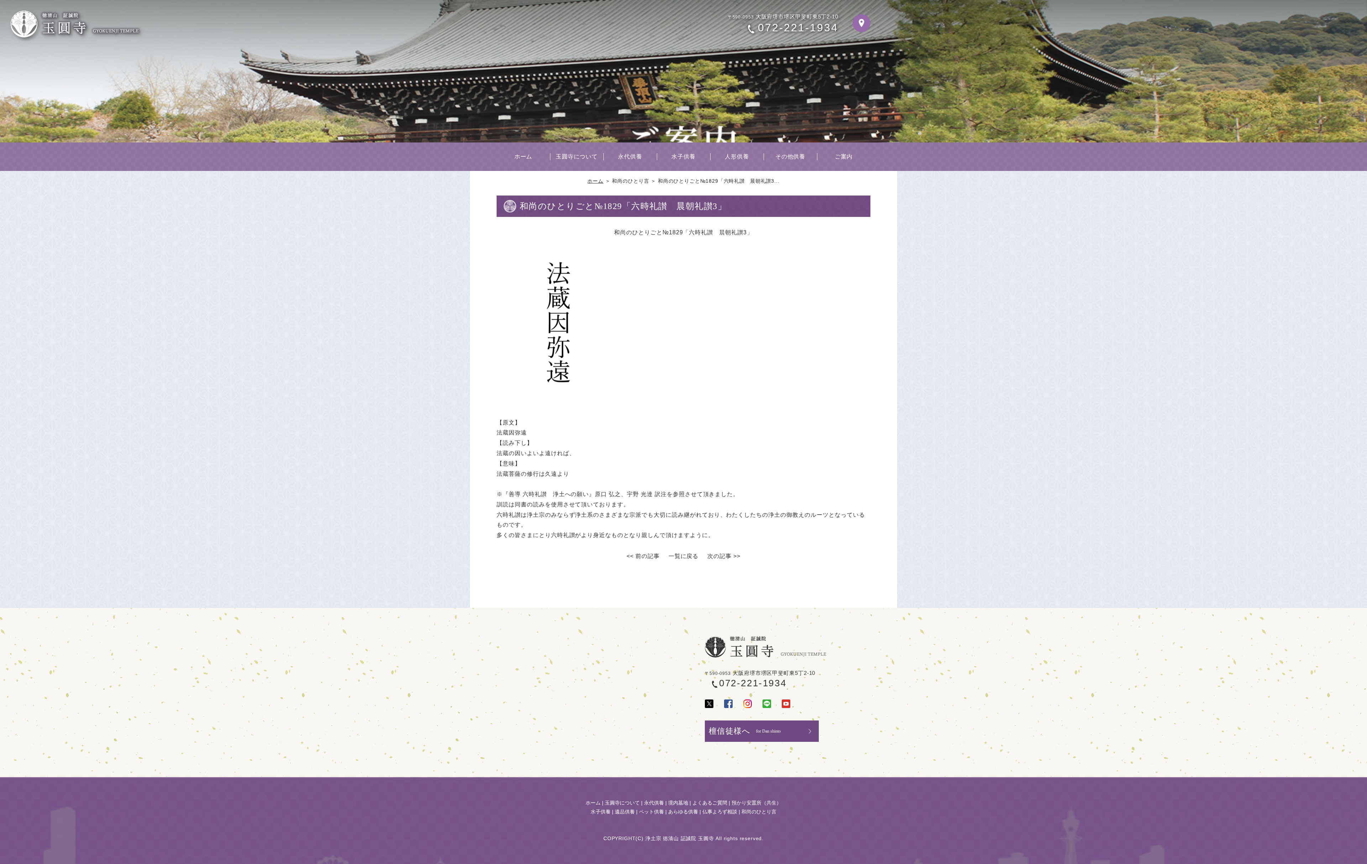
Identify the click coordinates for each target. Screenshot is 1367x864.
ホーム (523, 156)
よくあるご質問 (709, 803)
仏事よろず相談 (719, 811)
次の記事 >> (723, 556)
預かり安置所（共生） (756, 803)
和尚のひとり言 (759, 811)
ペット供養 (651, 811)
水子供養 (683, 156)
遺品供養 (625, 811)
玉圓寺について (577, 156)
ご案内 (844, 156)
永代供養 (630, 156)
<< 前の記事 (643, 556)
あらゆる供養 (683, 811)
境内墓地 (678, 803)
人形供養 (737, 156)
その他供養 (790, 156)
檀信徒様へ (745, 731)
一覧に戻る (684, 556)
